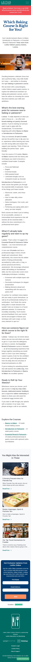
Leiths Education (11, 636)
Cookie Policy (15, 648)
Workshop (22, 636)
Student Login (15, 646)
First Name (15, 579)
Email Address (15, 587)
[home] (9, 2)
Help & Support (15, 651)
